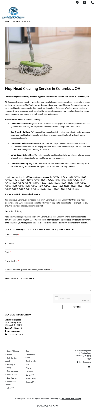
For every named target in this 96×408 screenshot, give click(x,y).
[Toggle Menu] (91, 12)
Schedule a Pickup (48, 405)
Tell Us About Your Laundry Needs (20, 278)
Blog (27, 351)
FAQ (27, 364)
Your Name (10, 243)
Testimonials (31, 361)
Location (29, 371)
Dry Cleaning (12, 378)
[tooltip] (77, 2)
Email (8, 252)
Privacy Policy (31, 378)
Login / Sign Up (13, 351)
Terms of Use (31, 382)
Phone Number (12, 260)
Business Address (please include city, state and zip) (28, 269)
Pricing (28, 368)
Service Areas (12, 371)
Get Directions (13, 331)
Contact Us (30, 375)
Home (7, 21)
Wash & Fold (12, 374)
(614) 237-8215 (14, 328)
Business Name (12, 234)
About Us (10, 388)
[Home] (19, 12)
